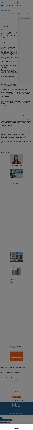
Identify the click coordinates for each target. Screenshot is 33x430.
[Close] (32, 425)
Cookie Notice (12, 426)
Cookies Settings (16, 428)
